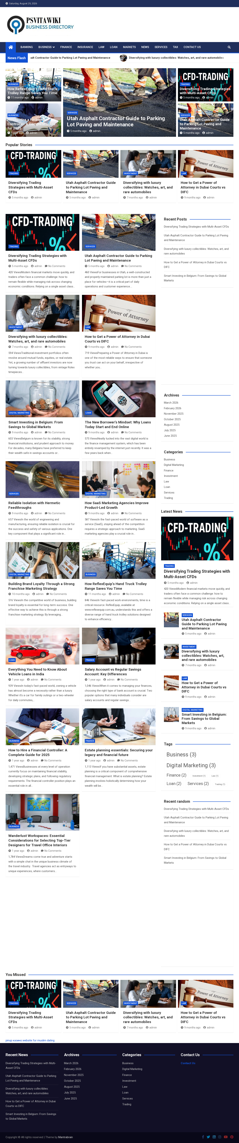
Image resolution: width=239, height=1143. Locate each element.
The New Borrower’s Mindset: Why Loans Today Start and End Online (118, 424)
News (145, 47)
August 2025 (171, 424)
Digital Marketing (19, 413)
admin (39, 97)
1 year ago (17, 132)
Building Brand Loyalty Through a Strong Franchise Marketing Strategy (41, 586)
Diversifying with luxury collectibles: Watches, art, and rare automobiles (109, 121)
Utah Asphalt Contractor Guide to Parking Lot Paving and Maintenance (205, 124)
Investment (74, 113)
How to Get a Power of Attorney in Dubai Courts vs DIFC (203, 187)
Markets (129, 47)
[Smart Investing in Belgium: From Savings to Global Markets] (42, 398)
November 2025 (173, 413)
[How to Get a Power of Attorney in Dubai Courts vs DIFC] (119, 313)
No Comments (56, 266)
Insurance (85, 47)
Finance (66, 47)
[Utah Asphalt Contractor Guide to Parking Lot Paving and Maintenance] (119, 232)
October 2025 (172, 419)
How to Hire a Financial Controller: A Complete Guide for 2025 (31, 124)
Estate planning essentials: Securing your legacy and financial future (119, 752)
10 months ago (21, 594)
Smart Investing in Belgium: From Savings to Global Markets (35, 424)
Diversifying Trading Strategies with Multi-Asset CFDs (205, 91)
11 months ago (20, 97)
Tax (175, 47)
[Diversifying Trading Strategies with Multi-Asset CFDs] (42, 232)
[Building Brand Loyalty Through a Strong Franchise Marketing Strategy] (42, 560)
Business (45, 47)
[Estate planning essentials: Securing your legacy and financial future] (119, 726)
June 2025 (170, 435)
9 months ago (192, 197)
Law (101, 47)
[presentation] (65, 103)
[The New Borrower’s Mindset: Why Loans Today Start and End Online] (119, 398)
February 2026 (172, 408)
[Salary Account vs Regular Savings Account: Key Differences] (119, 646)
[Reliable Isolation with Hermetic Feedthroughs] (42, 479)
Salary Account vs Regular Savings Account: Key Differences (113, 671)
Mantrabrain (65, 1137)
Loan (113, 47)
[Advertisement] (192, 342)
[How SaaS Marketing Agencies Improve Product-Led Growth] (119, 479)
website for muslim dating (39, 1040)
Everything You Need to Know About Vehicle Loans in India (37, 671)
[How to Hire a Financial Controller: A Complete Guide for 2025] (42, 726)
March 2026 (171, 402)
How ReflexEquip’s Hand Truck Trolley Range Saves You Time (32, 91)
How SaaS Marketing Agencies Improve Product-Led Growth (117, 505)
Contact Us (192, 47)
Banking (27, 47)
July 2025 (170, 430)
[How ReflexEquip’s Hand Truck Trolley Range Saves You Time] (119, 560)
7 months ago (78, 130)
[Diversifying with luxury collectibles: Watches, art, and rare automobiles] (42, 313)
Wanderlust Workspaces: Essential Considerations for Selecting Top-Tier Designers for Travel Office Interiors (39, 840)
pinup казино (14, 1040)
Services (161, 47)
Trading (185, 84)
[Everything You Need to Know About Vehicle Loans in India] (42, 646)
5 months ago (191, 97)
